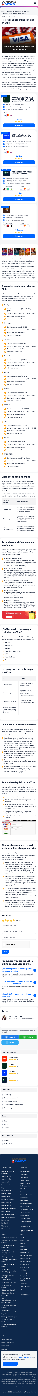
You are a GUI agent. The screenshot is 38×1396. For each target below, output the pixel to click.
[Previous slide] (3, 6)
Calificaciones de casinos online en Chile (18, 11)
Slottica (4, 133)
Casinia (4, 96)
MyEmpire (5, 206)
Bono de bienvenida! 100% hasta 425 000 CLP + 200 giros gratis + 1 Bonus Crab (23, 99)
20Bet (19, 193)
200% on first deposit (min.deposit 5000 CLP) (22, 136)
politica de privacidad (25, 1357)
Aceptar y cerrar (10, 1364)
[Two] (4, 920)
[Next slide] (35, 6)
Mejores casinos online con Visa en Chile (14, 13)
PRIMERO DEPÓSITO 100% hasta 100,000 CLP (22, 173)
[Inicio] (8, 3)
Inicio (3, 11)
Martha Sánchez (15, 1016)
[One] (3, 920)
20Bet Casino (6, 169)
